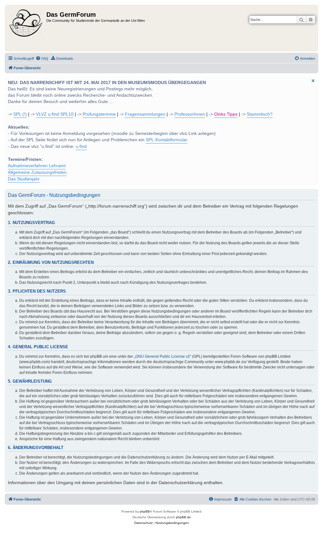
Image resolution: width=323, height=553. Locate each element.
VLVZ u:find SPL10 (54, 114)
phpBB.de (183, 517)
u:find (81, 146)
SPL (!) (20, 114)
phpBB (145, 511)
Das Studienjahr (24, 179)
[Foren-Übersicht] (26, 28)
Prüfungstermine (99, 114)
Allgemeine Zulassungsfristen (37, 172)
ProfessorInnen (189, 114)
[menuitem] (42, 58)
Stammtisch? (260, 114)
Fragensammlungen (145, 114)
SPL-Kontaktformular (166, 139)
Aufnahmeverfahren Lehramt (37, 165)
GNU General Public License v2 (162, 356)
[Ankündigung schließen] (313, 80)
